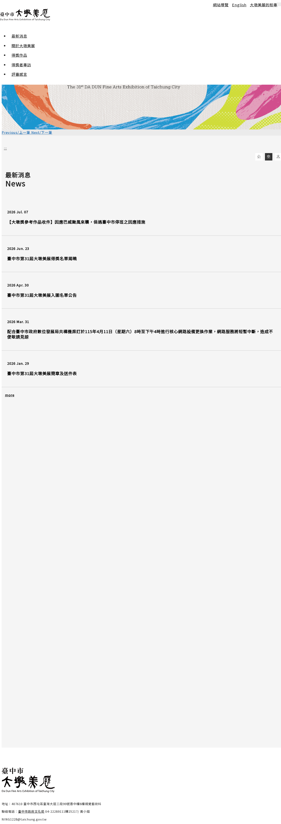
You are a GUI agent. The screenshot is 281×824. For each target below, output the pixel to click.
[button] (16, 132)
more (9, 394)
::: (4, 4)
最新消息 (19, 36)
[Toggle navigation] (279, 4)
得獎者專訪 (21, 64)
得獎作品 (19, 55)
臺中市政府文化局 (31, 811)
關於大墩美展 (23, 45)
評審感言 (19, 74)
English (239, 4)
